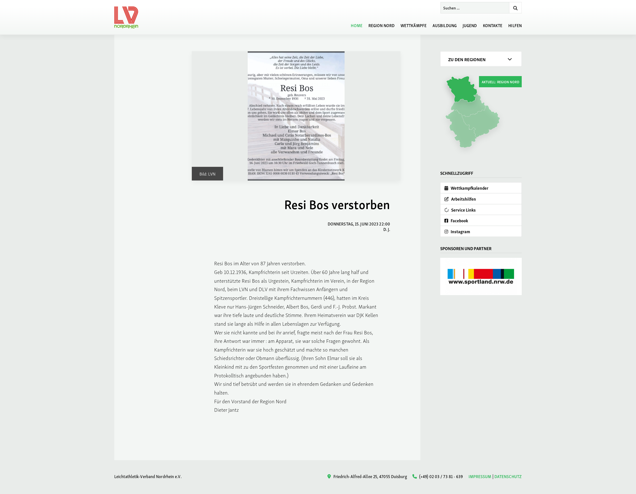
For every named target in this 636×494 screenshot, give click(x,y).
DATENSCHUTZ (508, 476)
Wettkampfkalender (469, 187)
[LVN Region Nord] (129, 17)
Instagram (460, 231)
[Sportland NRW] (481, 276)
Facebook (459, 220)
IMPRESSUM (480, 476)
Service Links (463, 209)
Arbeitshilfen (463, 198)
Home (356, 25)
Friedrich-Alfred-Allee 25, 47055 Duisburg (369, 476)
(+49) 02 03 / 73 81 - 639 (440, 476)
